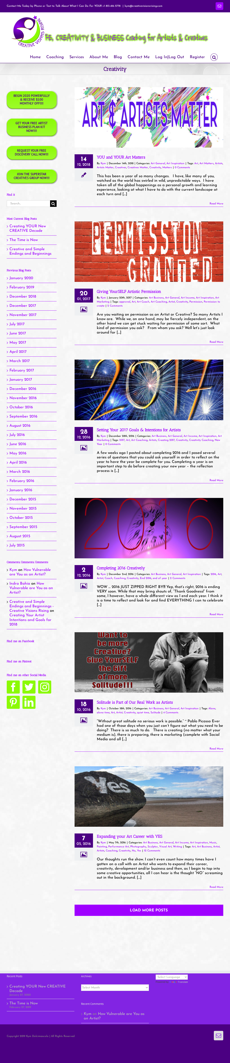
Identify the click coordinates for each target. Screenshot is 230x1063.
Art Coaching (159, 302)
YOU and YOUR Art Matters (121, 157)
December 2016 (22, 389)
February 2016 (21, 481)
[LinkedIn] (28, 702)
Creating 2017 (166, 440)
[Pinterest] (13, 702)
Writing (177, 846)
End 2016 (145, 578)
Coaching (120, 578)
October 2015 (21, 518)
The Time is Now (23, 240)
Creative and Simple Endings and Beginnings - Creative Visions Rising (31, 606)
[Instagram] (44, 687)
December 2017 (22, 306)
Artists (219, 163)
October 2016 (21, 407)
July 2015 (17, 545)
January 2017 (20, 380)
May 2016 (17, 453)
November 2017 (22, 315)
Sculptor (153, 846)
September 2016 (23, 416)
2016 (213, 574)
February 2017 (21, 370)
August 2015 (19, 536)
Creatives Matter (138, 167)
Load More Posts (149, 910)
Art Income (188, 297)
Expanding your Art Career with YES (129, 836)
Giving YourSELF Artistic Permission (129, 291)
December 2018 (22, 296)
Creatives (120, 167)
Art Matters (206, 163)
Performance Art (118, 846)
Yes (139, 850)
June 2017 (17, 333)
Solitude (155, 712)
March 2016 (19, 472)
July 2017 (16, 324)
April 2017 (18, 352)
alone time (103, 712)
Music (213, 842)
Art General (158, 163)
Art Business (156, 297)
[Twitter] (28, 687)
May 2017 (17, 343)
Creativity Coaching (201, 440)
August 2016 (19, 426)
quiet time (143, 712)
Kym (103, 163)
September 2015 (23, 527)
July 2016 (17, 435)
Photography (138, 846)
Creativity (155, 167)
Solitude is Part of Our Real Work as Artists (135, 702)
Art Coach (143, 302)
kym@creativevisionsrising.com (143, 6)
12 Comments (152, 850)
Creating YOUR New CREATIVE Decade (37, 989)
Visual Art (165, 846)
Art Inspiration (175, 163)
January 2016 (20, 490)
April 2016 (18, 462)
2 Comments (115, 306)
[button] (214, 57)
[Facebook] (13, 687)
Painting (102, 846)
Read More (216, 203)
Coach (109, 578)
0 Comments (182, 167)
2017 (122, 440)
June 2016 (17, 444)
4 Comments (170, 712)
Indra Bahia (19, 584)
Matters (167, 167)
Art (196, 163)
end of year (160, 578)
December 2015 (22, 499)
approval (124, 302)
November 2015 (23, 509)
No (134, 850)
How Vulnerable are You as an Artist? (31, 588)
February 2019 (21, 287)
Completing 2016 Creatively (121, 568)
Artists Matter (105, 167)
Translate (183, 982)
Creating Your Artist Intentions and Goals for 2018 (30, 619)
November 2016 (23, 398)
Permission (195, 302)
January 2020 (21, 278)
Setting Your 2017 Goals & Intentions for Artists (139, 429)
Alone (211, 708)
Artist (171, 302)
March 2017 (19, 361)
